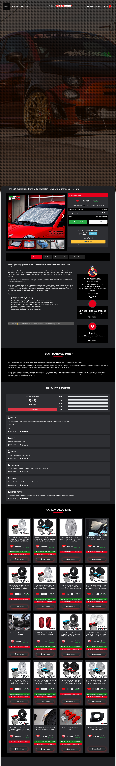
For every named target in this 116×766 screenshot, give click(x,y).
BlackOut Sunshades (101, 216)
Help (90, 6)
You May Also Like (60, 257)
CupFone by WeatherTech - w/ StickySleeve (19, 633)
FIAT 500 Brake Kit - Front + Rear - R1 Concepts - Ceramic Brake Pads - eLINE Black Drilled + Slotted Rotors (45, 539)
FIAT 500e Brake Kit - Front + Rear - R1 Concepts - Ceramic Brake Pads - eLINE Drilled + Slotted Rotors (96, 681)
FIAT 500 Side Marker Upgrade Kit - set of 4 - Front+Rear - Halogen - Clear (45, 729)
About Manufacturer (77, 257)
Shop (7, 6)
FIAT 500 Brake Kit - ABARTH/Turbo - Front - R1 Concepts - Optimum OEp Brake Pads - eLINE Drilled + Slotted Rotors (19, 540)
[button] (63, 216)
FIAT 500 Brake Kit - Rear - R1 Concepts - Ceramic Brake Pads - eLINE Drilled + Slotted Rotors (19, 681)
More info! (104, 209)
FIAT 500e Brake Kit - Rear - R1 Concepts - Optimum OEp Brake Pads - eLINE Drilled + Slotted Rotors (45, 586)
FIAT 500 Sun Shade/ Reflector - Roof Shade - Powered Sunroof (96, 538)
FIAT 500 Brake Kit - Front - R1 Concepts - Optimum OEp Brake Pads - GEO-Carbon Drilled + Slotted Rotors (96, 635)
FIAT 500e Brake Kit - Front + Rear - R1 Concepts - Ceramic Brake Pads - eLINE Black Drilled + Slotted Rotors (96, 586)
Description (36, 257)
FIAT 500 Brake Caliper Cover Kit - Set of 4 (71, 728)
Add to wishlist (98, 222)
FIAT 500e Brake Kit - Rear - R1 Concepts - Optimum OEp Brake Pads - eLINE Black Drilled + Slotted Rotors (71, 587)
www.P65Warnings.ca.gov (52, 324)
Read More (92, 317)
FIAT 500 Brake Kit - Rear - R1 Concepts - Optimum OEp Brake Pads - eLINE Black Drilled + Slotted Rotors (19, 730)
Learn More (93, 234)
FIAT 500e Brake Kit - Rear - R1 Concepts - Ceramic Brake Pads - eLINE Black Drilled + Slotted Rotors (71, 634)
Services (15, 6)
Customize (26, 6)
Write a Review (33, 409)
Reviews (47, 257)
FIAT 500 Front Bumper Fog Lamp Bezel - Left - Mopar (97, 728)
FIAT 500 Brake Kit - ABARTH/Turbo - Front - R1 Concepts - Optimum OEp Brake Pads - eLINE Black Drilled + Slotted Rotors (19, 587)
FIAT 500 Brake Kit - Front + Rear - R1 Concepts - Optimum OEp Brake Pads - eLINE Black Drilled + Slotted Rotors (71, 682)
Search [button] (99, 6)
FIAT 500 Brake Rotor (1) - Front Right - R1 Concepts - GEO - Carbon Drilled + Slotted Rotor (70, 539)
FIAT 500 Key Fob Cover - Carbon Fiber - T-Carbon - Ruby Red (45, 633)
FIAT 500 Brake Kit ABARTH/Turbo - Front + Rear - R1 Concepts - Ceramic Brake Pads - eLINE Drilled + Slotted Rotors (45, 682)
